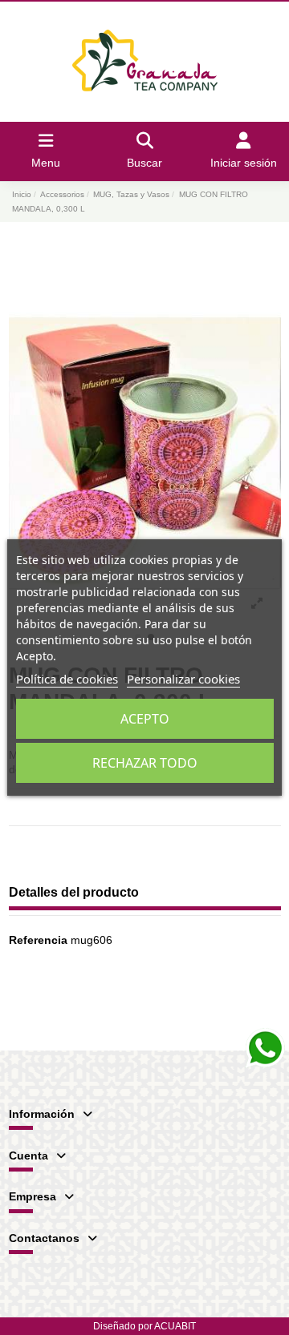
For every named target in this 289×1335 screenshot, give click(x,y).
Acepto (144, 719)
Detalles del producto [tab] (74, 892)
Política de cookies (67, 679)
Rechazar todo (144, 763)
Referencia (38, 940)
